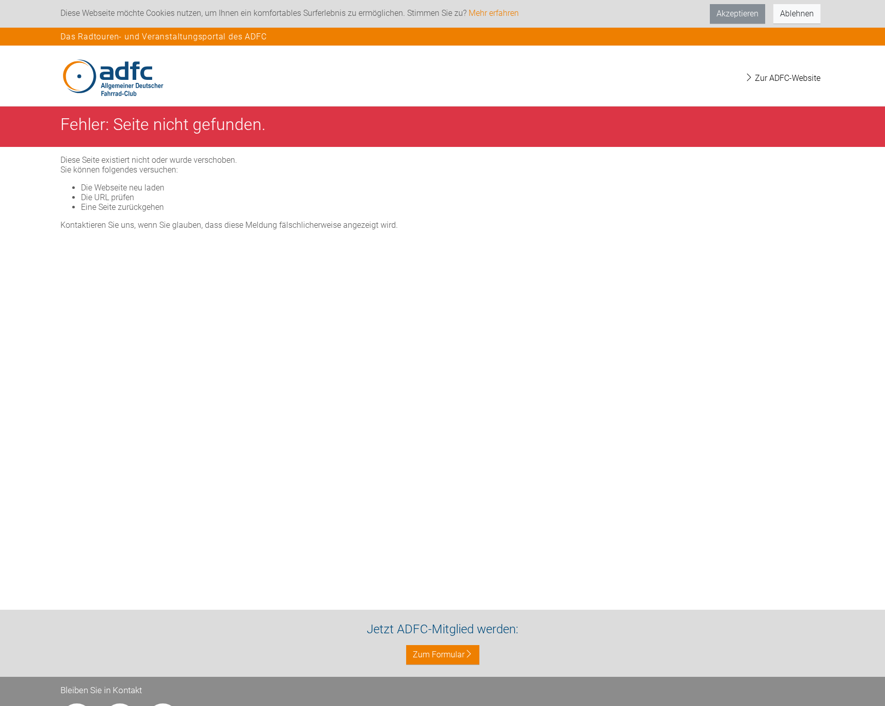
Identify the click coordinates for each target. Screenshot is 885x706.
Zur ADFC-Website (786, 78)
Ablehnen (797, 13)
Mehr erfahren (494, 13)
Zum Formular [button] (439, 654)
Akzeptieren (737, 13)
